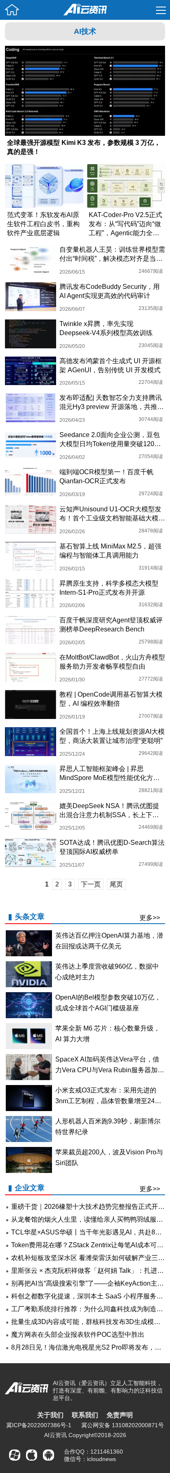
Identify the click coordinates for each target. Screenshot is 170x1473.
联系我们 (85, 1415)
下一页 (91, 884)
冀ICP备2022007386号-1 (38, 1425)
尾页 (116, 884)
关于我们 (50, 1415)
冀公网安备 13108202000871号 (122, 1425)
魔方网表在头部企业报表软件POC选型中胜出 (77, 1334)
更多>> (149, 917)
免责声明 (119, 1415)
